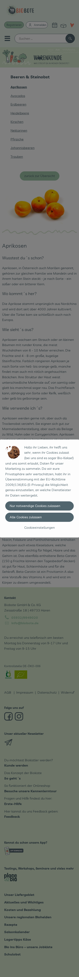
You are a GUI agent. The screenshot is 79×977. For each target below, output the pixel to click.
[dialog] (39, 488)
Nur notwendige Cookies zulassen (35, 506)
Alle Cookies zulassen (26, 517)
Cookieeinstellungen (39, 527)
